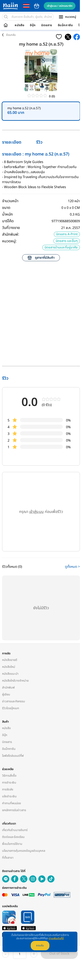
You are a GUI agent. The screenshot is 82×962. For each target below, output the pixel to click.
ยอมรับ (40, 945)
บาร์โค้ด (8, 221)
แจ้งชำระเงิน (9, 796)
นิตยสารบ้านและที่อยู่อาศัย (61, 247)
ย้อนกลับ (11, 35)
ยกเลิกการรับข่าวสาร (14, 810)
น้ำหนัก (7, 214)
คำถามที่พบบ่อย (11, 803)
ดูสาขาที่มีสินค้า (44, 257)
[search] (5, 16)
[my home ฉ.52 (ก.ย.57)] (68, 37)
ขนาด (6, 208)
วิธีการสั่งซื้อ (9, 775)
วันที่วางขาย (11, 228)
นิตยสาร (46, 25)
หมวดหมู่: (9, 241)
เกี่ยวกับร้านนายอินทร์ (15, 830)
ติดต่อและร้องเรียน (13, 837)
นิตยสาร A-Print (67, 234)
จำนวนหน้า (10, 201)
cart (36, 5)
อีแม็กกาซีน (65, 25)
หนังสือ (19, 25)
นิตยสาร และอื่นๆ (67, 241)
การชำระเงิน (9, 782)
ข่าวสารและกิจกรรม (13, 701)
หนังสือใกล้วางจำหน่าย (15, 680)
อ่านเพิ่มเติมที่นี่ (56, 938)
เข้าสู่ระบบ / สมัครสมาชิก (59, 6)
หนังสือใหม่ (8, 667)
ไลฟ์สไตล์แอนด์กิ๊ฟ (13, 756)
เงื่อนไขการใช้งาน (12, 844)
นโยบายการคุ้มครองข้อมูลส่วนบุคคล (23, 851)
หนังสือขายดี (9, 660)
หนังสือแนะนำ (10, 674)
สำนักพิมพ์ (8, 687)
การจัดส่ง (7, 789)
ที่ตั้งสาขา (7, 857)
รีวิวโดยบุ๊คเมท (10, 708)
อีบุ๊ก (33, 25)
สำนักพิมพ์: (10, 234)
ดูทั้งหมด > (72, 566)
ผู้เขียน (6, 694)
